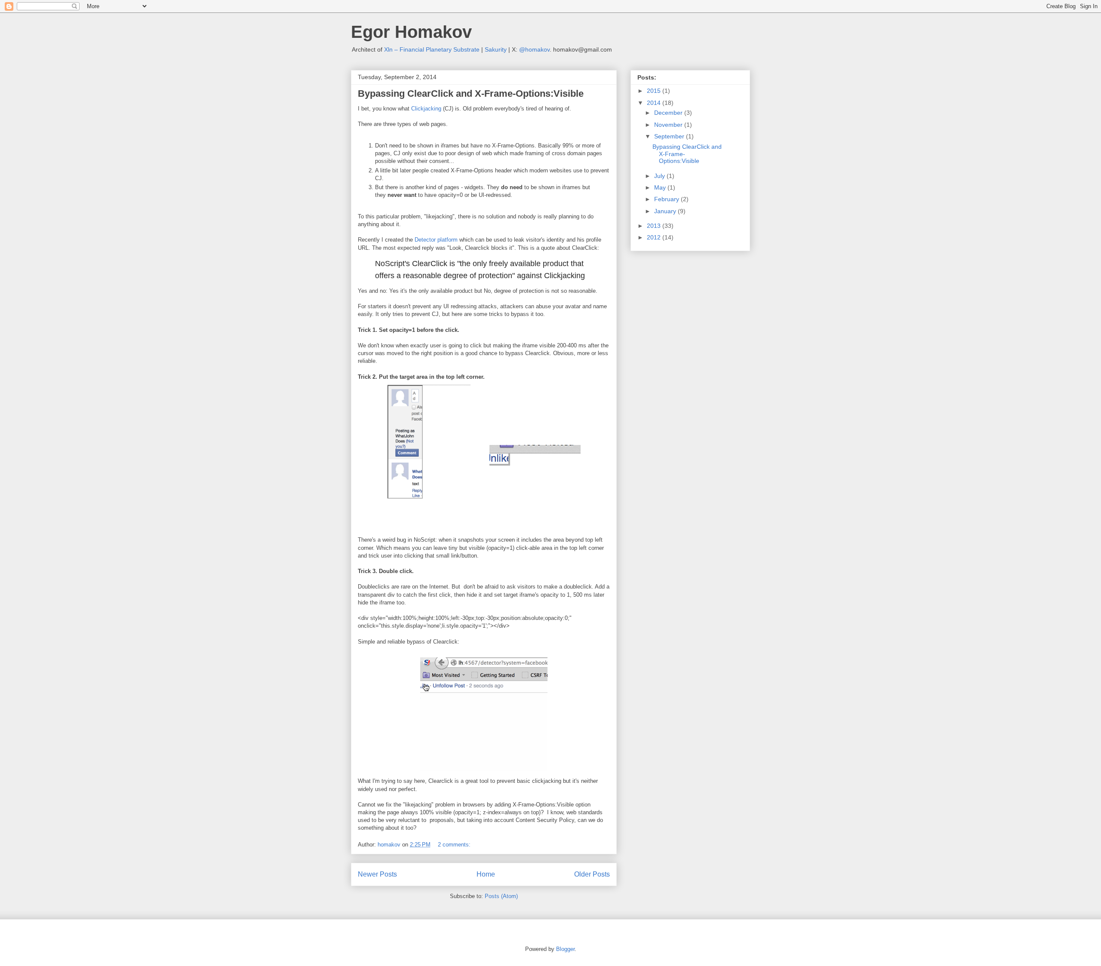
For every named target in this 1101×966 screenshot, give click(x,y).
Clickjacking (426, 108)
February (667, 199)
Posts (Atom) (501, 896)
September (670, 136)
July (660, 175)
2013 (654, 225)
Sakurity (496, 49)
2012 (654, 237)
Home (486, 874)
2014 (654, 102)
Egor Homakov (411, 31)
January (666, 211)
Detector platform (436, 239)
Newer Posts (377, 874)
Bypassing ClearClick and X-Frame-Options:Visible (471, 93)
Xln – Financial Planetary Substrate (432, 49)
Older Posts (592, 874)
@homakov (534, 49)
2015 (654, 90)
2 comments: (454, 844)
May (660, 187)
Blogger (565, 949)
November (669, 124)
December (669, 112)
